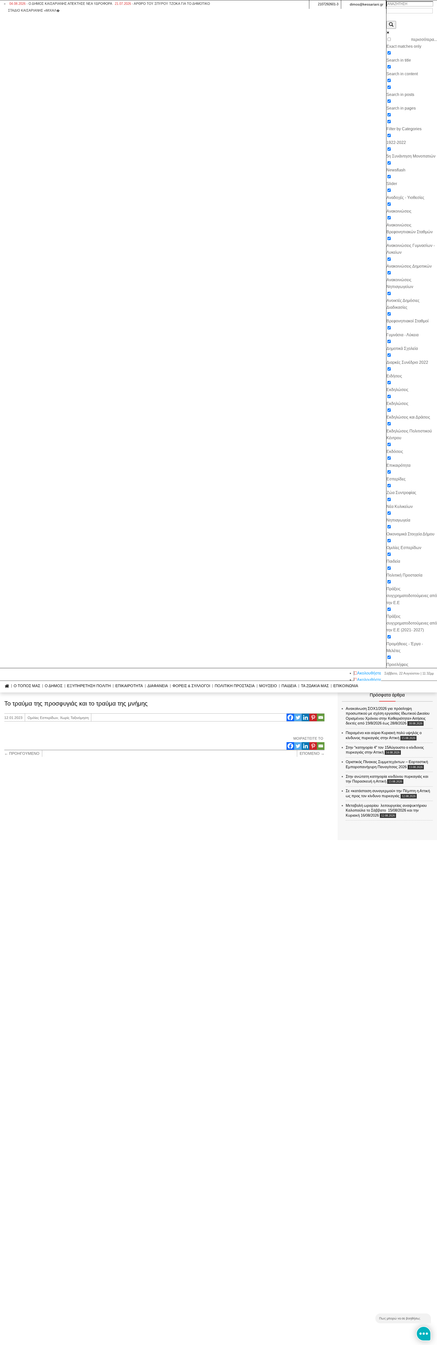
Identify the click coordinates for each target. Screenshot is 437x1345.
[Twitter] (298, 717)
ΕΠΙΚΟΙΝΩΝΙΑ (345, 686)
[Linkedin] (305, 717)
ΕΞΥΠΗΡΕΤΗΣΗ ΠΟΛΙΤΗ (89, 686)
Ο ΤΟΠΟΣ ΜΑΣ (27, 686)
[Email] (320, 717)
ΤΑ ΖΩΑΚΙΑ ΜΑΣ (315, 686)
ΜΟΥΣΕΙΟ (268, 686)
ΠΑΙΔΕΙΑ (288, 686)
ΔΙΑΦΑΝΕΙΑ (157, 686)
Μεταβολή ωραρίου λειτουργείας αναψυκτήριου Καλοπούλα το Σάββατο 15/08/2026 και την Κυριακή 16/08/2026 (386, 810)
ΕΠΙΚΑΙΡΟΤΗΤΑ (129, 686)
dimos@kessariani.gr (366, 4)
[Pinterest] (313, 717)
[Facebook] (290, 717)
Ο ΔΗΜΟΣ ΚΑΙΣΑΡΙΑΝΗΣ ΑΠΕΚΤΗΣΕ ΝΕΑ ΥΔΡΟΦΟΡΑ (60, 4)
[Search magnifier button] (391, 25)
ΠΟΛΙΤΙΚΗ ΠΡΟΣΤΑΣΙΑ (235, 686)
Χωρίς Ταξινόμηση (74, 718)
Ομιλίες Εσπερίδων (43, 718)
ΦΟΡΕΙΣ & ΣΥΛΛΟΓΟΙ (191, 686)
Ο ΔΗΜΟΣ (53, 686)
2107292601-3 (328, 4)
